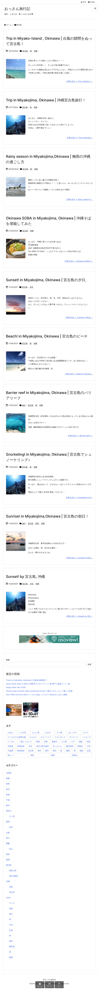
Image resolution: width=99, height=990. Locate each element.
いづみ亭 (22, 732)
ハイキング (86, 737)
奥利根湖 (20, 751)
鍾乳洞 (12, 946)
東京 (54, 751)
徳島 (8, 854)
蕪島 (53, 755)
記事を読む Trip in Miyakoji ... (80, 138)
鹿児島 (8, 865)
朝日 (37, 523)
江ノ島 (12, 816)
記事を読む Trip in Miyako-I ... (79, 81)
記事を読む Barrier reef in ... (80, 435)
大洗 (88, 746)
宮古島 (25, 51)
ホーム (8, 25)
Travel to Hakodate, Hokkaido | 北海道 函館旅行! (26, 680)
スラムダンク (60, 737)
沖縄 (35, 51)
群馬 (8, 784)
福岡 (8, 860)
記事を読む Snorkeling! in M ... (79, 497)
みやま (48, 732)
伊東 (46, 741)
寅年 (39, 751)
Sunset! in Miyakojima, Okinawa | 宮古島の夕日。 (47, 280)
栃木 (8, 789)
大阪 (8, 832)
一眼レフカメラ (25, 741)
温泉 (11, 908)
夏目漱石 (69, 746)
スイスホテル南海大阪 (17, 737)
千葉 (8, 800)
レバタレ (11, 741)
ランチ (12, 903)
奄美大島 (12, 870)
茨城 (8, 794)
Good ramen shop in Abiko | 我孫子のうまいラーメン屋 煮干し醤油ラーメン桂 (38, 684)
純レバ (10, 755)
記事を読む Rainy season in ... (79, 199)
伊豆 (11, 827)
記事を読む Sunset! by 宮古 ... (79, 616)
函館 (80, 741)
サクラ (86, 732)
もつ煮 (59, 732)
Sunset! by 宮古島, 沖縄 (25, 576)
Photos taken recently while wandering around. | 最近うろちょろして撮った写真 (39, 691)
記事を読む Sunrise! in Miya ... (79, 558)
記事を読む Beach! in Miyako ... (79, 374)
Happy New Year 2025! (16, 687)
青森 (8, 778)
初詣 (88, 741)
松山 (11, 849)
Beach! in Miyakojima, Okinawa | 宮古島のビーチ (47, 336)
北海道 (10, 746)
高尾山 (74, 755)
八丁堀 (64, 741)
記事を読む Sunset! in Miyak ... (79, 317)
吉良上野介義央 (42, 746)
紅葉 (89, 751)
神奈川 (8, 811)
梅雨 (68, 751)
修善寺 (54, 741)
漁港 (81, 751)
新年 (47, 751)
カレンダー (72, 732)
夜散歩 (80, 746)
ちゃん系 (35, 732)
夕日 (31, 287)
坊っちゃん (57, 746)
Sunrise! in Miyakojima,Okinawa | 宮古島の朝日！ (47, 516)
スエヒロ (33, 737)
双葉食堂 (20, 746)
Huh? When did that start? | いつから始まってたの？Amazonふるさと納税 (36, 694)
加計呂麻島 (13, 876)
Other (8, 897)
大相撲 (10, 751)
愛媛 (8, 843)
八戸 (73, 741)
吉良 (30, 746)
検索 (8, 660)
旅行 (24, 405)
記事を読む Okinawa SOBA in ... (79, 261)
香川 (8, 838)
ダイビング (73, 737)
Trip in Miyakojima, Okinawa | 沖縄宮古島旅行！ (46, 100)
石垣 (11, 887)
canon (10, 732)
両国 (38, 741)
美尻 (32, 755)
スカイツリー (45, 737)
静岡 (8, 822)
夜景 (11, 957)
